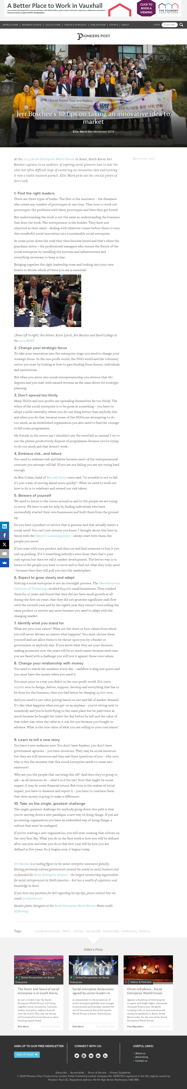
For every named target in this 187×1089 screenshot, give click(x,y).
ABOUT (125, 25)
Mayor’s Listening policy (52, 535)
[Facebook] (84, 1055)
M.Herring (21, 911)
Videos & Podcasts (75, 25)
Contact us (141, 1060)
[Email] (4, 553)
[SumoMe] (4, 562)
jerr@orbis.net (32, 898)
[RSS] (105, 1055)
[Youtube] (91, 1055)
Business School (32, 25)
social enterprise (47, 931)
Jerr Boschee (22, 864)
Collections (53, 25)
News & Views (10, 25)
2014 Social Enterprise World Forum (49, 159)
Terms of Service (97, 1073)
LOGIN (156, 24)
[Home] (93, 36)
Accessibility (77, 1073)
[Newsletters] (98, 1055)
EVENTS (114, 25)
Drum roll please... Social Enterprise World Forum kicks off (145, 993)
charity (78, 931)
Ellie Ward (80, 131)
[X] (4, 544)
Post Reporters (135, 1026)
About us (140, 1053)
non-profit (93, 931)
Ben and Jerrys (57, 477)
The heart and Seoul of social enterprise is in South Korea (38, 991)
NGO (66, 931)
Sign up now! (25, 1054)
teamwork (129, 931)
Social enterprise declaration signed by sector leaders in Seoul (93, 993)
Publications (98, 25)
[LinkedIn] (4, 526)
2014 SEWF (26, 340)
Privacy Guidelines (120, 1073)
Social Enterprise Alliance (51, 874)
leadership (111, 931)
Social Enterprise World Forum (74, 905)
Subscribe (61, 1073)
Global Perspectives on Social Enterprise (35, 980)
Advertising (141, 1057)
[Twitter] (77, 1055)
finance (145, 931)
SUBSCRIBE (169, 25)
